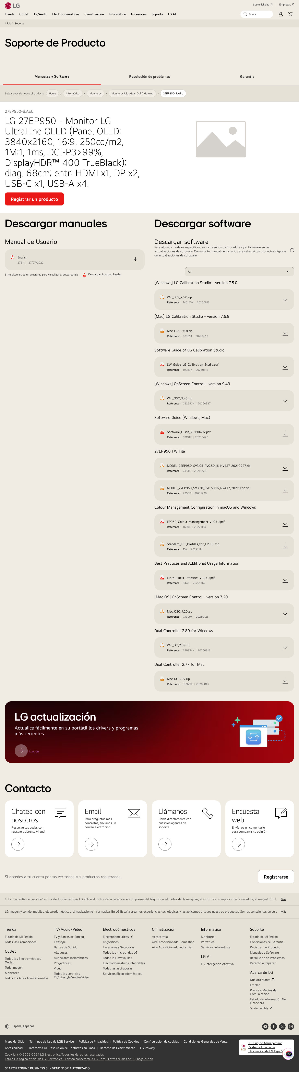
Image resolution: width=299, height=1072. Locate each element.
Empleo (255, 985)
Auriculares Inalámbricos (71, 958)
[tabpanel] (149, 424)
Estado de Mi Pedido (19, 937)
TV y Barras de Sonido (69, 937)
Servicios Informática (215, 947)
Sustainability (259, 1008)
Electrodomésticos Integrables (124, 963)
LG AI (172, 14)
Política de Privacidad (93, 1041)
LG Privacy (147, 1048)
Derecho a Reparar (263, 963)
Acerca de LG (261, 972)
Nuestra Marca (260, 980)
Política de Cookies (126, 1041)
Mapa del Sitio (15, 1041)
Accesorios (139, 14)
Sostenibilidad (261, 4)
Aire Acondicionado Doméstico (173, 942)
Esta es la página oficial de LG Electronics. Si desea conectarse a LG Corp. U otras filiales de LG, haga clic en (79, 1059)
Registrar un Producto (265, 947)
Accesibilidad (14, 1048)
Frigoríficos (111, 942)
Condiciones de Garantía (267, 942)
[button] (256, 14)
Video (58, 968)
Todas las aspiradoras (117, 968)
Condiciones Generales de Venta (206, 1041)
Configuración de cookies (161, 1041)
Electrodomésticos (66, 14)
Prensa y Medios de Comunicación (263, 992)
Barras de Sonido (65, 947)
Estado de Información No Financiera (268, 1001)
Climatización (94, 14)
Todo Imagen (13, 967)
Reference (173, 302)
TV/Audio (40, 14)
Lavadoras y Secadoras (118, 947)
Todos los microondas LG (120, 952)
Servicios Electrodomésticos (122, 974)
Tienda (9, 14)
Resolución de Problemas (267, 958)
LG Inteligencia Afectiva (217, 964)
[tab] (52, 77)
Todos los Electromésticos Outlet (23, 960)
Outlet (24, 14)
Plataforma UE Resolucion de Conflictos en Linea (61, 1048)
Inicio (8, 23)
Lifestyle (60, 942)
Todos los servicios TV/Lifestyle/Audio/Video (71, 975)
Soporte (157, 14)
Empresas (285, 4)
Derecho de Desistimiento (117, 1048)
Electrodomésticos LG (118, 937)
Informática (117, 14)
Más (283, 899)
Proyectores (62, 963)
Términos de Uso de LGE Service (51, 1041)
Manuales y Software (264, 952)
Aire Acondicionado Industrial (172, 947)
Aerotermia (160, 937)
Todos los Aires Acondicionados (26, 978)
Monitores (12, 973)
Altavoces (61, 952)
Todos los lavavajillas (117, 958)
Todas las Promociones (20, 942)
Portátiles (207, 942)
